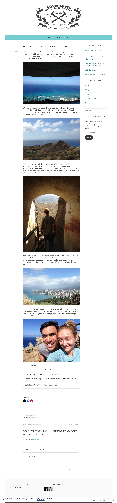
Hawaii (30, 415)
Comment (71, 469)
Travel (87, 103)
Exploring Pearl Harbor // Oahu (32, 424)
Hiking (34, 415)
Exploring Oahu (73, 424)
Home (48, 38)
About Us (58, 38)
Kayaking (88, 94)
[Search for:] (96, 110)
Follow (88, 137)
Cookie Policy (41, 500)
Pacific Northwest (90, 98)
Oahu (37, 417)
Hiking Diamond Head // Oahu (95, 74)
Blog (69, 38)
